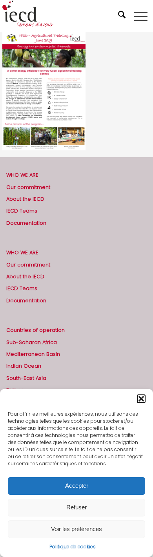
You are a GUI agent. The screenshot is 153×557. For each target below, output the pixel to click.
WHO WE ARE (22, 175)
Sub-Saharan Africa (31, 342)
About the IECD (25, 199)
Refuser (76, 507)
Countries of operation (35, 330)
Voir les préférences (76, 529)
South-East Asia (26, 378)
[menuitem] (123, 16)
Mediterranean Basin (33, 354)
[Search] (123, 16)
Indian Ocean (23, 366)
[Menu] (141, 16)
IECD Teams (21, 211)
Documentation (26, 223)
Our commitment (28, 187)
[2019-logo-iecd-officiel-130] (61, 16)
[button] (141, 399)
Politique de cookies (72, 546)
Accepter (76, 485)
